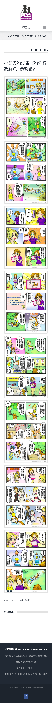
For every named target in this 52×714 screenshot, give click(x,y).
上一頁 (34, 50)
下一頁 (42, 50)
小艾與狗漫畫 (25, 600)
